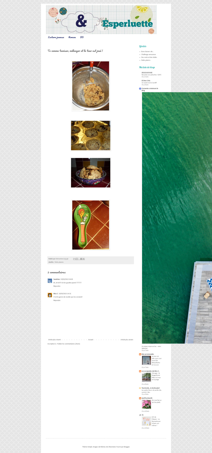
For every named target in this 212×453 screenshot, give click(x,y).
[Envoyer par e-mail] (74, 259)
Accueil (90, 340)
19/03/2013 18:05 (66, 279)
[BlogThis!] (76, 259)
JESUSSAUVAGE (147, 73)
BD (82, 37)
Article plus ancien (127, 340)
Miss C (55, 294)
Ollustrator (112, 447)
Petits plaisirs (59, 262)
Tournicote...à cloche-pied (150, 388)
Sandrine (56, 279)
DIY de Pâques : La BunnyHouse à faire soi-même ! (156, 421)
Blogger (127, 447)
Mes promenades (148, 354)
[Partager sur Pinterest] (83, 259)
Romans (72, 37)
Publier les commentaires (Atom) (68, 344)
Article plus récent (54, 340)
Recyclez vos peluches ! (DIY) (151, 75)
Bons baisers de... (147, 52)
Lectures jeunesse (56, 37)
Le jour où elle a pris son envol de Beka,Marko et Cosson (156, 361)
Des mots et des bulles (149, 57)
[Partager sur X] (79, 259)
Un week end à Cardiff (149, 83)
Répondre (56, 286)
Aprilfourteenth (147, 398)
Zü (142, 415)
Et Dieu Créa (146, 81)
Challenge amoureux (148, 54)
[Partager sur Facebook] (81, 259)
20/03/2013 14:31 (65, 294)
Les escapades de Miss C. (150, 371)
